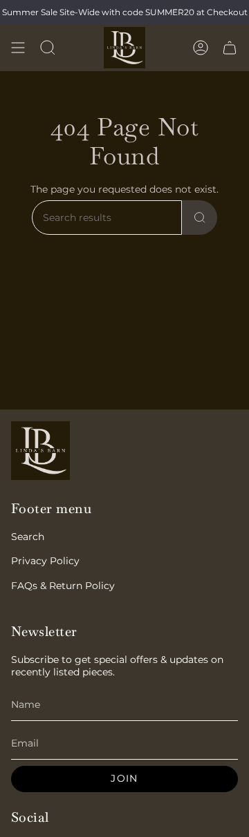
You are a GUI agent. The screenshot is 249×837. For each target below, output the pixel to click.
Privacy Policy (45, 561)
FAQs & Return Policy (63, 585)
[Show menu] (18, 47)
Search (27, 536)
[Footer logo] (40, 450)
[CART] (229, 47)
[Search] (200, 217)
